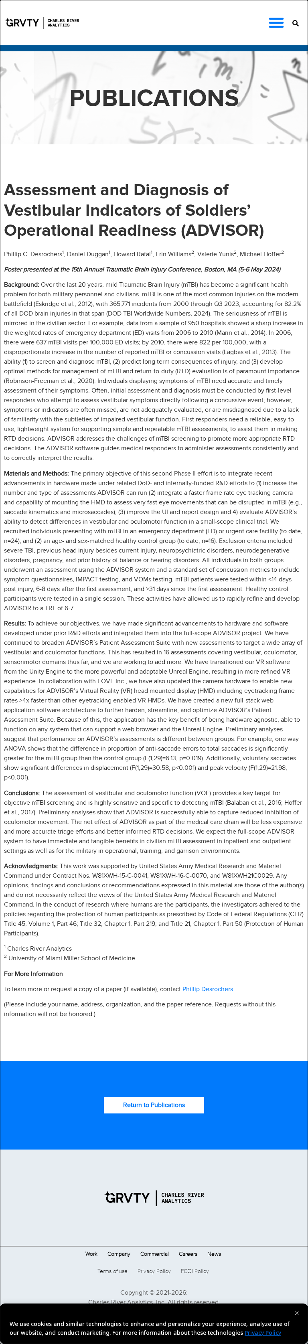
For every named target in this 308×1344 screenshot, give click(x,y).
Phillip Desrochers (207, 989)
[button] (276, 22)
